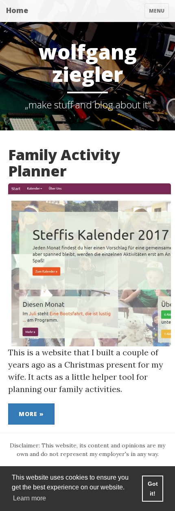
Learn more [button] (29, 498)
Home (17, 10)
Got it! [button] (153, 488)
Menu (159, 12)
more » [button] (31, 414)
